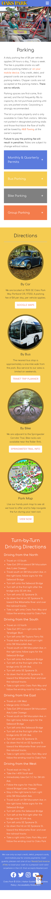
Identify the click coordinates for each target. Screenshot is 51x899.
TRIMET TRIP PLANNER (25, 379)
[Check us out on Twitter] (22, 876)
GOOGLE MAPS (25, 305)
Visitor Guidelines (30, 882)
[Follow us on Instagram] (29, 876)
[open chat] (39, 879)
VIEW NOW (25, 519)
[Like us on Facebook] (14, 876)
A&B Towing (28, 129)
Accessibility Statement (29, 885)
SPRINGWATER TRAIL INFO (25, 449)
